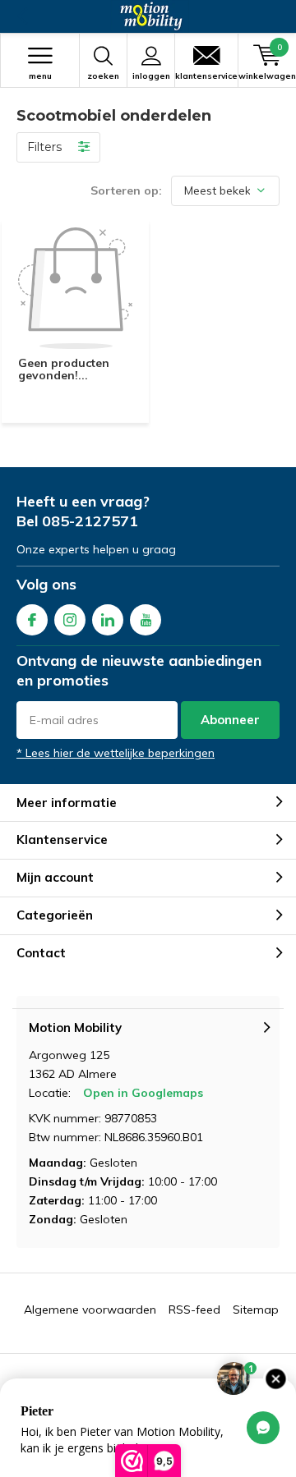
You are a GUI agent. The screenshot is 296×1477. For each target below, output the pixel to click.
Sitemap (256, 1309)
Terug (22, 16)
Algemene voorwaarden (90, 1309)
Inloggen (151, 76)
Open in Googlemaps (143, 1092)
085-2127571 (90, 520)
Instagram (70, 619)
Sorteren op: (126, 190)
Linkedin (107, 619)
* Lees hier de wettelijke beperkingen (115, 752)
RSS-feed (194, 1309)
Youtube (145, 619)
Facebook (32, 619)
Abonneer (230, 719)
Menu (40, 76)
